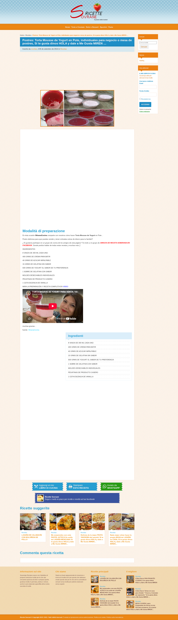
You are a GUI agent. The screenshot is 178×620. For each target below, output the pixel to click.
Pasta (110, 27)
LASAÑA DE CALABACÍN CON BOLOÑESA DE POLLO (32, 537)
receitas (34, 49)
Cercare (144, 47)
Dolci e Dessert (92, 27)
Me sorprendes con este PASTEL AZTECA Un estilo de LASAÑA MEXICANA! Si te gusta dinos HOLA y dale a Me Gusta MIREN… (62, 539)
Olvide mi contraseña (145, 109)
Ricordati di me (146, 99)
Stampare (81, 486)
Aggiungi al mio (48, 486)
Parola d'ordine (144, 91)
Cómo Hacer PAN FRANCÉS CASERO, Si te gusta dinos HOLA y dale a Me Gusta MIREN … (141, 581)
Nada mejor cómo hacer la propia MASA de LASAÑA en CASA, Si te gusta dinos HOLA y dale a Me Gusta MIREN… (121, 539)
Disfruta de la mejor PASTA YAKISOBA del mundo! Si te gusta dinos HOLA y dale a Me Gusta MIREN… (92, 538)
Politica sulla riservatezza (114, 617)
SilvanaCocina (33, 330)
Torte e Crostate (78, 27)
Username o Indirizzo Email (146, 82)
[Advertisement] (77, 71)
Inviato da (113, 486)
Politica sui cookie (100, 617)
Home (67, 27)
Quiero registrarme (144, 111)
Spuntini (103, 27)
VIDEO (65, 286)
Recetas (28, 35)
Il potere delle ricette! (101, 19)
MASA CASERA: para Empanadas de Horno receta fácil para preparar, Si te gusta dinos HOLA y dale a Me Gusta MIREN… (141, 606)
